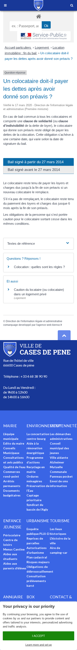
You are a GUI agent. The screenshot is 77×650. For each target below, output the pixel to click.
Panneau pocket (61, 476)
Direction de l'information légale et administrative (34, 321)
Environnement (44, 425)
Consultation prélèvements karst (36, 580)
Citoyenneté (63, 425)
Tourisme (60, 520)
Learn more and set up (38, 645)
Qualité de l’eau (14, 467)
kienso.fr (57, 324)
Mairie (10, 425)
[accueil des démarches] (38, 16)
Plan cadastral (37, 557)
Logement (42, 47)
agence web (44, 324)
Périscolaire (11, 535)
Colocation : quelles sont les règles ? (39, 267)
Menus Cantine (14, 549)
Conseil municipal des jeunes (59, 448)
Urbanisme (38, 520)
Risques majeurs (38, 562)
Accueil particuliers (18, 47)
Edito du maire (13, 443)
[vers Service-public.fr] (44, 36)
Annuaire (13, 596)
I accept (38, 636)
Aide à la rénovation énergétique (35, 448)
